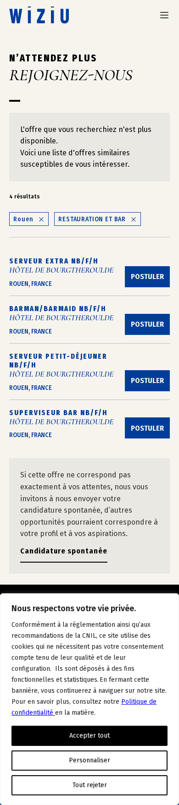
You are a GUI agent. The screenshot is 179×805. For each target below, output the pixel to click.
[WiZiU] (39, 14)
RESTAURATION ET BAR (92, 219)
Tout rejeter (90, 785)
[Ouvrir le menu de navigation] (164, 15)
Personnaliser (89, 760)
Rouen (23, 219)
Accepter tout (89, 735)
